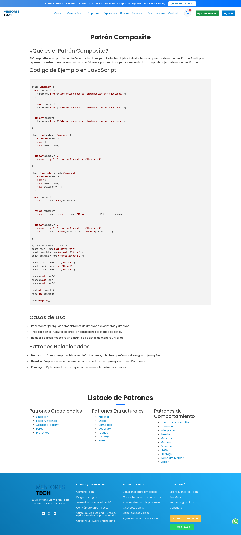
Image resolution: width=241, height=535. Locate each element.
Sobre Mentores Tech (184, 492)
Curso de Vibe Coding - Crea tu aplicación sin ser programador (96, 514)
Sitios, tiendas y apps (136, 513)
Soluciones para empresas (140, 492)
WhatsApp (183, 527)
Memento (167, 442)
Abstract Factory (47, 425)
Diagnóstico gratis (88, 497)
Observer (167, 446)
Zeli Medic (176, 497)
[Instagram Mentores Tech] (49, 513)
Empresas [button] (93, 13)
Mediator (166, 438)
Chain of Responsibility (175, 422)
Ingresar (229, 13)
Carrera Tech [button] (74, 13)
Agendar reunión (207, 13)
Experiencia (110, 13)
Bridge (102, 421)
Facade (103, 433)
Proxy (102, 440)
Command (167, 426)
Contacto (173, 13)
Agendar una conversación (140, 518)
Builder (40, 429)
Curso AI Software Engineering (95, 521)
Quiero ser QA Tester (182, 3)
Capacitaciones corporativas (142, 497)
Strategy (166, 454)
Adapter (103, 417)
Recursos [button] (137, 13)
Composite (105, 425)
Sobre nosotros (156, 13)
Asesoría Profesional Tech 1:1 (94, 502)
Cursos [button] (58, 13)
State (164, 450)
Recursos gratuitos (182, 502)
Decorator (105, 429)
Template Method (172, 458)
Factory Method (46, 421)
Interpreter (168, 430)
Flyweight (104, 436)
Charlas (124, 13)
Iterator (166, 434)
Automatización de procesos (141, 502)
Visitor (165, 462)
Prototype (42, 433)
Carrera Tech (85, 492)
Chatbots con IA (133, 507)
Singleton (42, 417)
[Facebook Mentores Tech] (55, 513)
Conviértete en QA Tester (93, 507)
